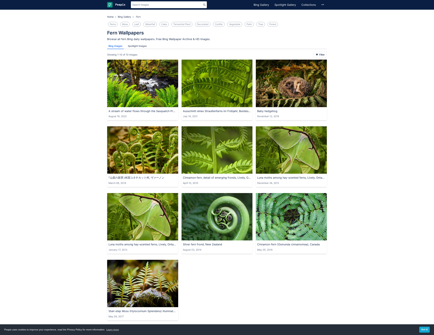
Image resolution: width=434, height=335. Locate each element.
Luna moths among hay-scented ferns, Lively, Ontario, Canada (291, 177)
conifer (219, 24)
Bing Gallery (261, 4)
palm (249, 24)
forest (272, 24)
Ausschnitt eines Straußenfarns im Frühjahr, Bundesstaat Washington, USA (217, 111)
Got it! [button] (424, 329)
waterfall (150, 24)
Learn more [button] (112, 329)
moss (125, 24)
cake (164, 24)
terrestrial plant (182, 24)
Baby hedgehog (267, 111)
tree (260, 24)
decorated (203, 24)
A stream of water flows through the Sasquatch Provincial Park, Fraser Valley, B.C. (142, 111)
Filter (322, 54)
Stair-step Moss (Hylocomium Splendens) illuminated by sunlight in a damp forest (142, 311)
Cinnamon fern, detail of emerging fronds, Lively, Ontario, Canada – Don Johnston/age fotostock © (217, 177)
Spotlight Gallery (285, 4)
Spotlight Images (137, 45)
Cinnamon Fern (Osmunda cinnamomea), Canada (288, 244)
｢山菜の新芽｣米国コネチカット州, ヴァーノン (136, 177)
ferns (113, 24)
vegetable (234, 24)
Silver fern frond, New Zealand (202, 244)
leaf (136, 24)
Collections (308, 4)
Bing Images (115, 45)
